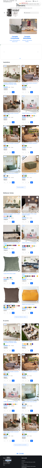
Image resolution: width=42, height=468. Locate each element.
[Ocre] (14, 307)
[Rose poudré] (4, 216)
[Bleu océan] (7, 307)
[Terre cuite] (27, 307)
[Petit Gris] (24, 85)
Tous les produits (21, 187)
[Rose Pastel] (30, 115)
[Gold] (34, 307)
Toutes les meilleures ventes (21, 317)
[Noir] (27, 115)
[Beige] (17, 245)
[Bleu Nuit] (24, 115)
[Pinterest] (21, 453)
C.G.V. (23, 463)
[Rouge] (26, 115)
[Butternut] (22, 85)
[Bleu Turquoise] (5, 245)
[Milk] (5, 85)
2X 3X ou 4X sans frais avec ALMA (28, 462)
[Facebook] (17, 453)
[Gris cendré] (4, 176)
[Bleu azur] (10, 216)
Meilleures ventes (6, 463)
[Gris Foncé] (9, 245)
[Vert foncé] (29, 115)
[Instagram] (22, 453)
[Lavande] (9, 216)
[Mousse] (4, 247)
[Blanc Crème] (35, 115)
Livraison (23, 460)
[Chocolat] (9, 305)
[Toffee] (5, 176)
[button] (28, 1)
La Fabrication (24, 464)
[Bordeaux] (14, 245)
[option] (21, 52)
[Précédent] (4, 52)
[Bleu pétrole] (4, 307)
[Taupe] (12, 245)
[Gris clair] (4, 245)
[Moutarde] (32, 115)
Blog (4, 464)
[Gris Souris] (22, 115)
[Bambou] (30, 307)
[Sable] (12, 307)
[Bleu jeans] (7, 247)
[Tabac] (7, 245)
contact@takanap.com (7, 1)
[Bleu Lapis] (35, 307)
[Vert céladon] (34, 115)
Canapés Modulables (27, 37)
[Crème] (32, 307)
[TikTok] (24, 453)
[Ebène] (10, 307)
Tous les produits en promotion (21, 445)
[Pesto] (4, 85)
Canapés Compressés (15, 37)
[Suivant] (38, 52)
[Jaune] (5, 247)
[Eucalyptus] (7, 176)
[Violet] (15, 245)
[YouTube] (19, 453)
